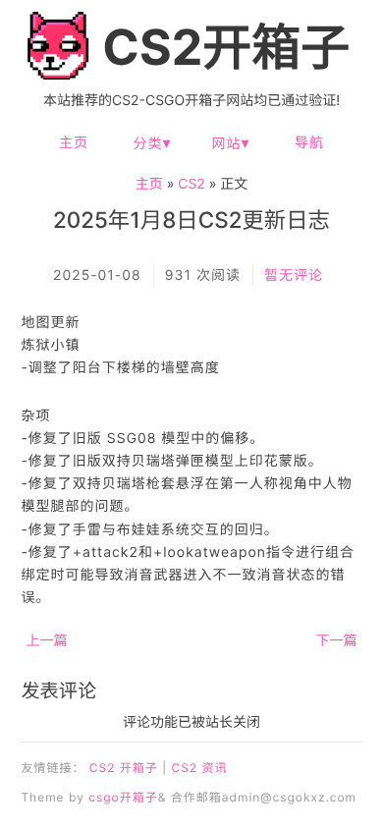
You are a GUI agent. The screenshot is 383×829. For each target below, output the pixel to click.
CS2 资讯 (199, 767)
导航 (309, 143)
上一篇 (46, 641)
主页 (73, 143)
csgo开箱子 (122, 797)
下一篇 (336, 641)
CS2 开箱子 (123, 767)
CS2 (191, 184)
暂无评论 (293, 275)
